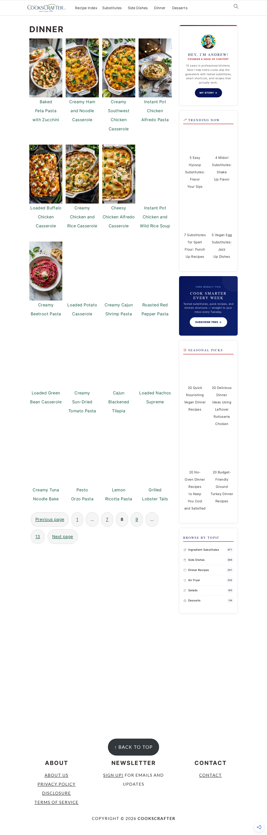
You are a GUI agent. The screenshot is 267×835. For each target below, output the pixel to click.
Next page (62, 536)
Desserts (179, 8)
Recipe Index (86, 8)
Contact (210, 775)
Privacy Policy (57, 784)
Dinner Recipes (198, 570)
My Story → (208, 92)
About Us (56, 775)
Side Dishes (138, 8)
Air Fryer (194, 580)
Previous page (49, 519)
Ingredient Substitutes (203, 549)
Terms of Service (56, 802)
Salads (193, 590)
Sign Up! (113, 775)
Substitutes (112, 8)
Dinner (160, 8)
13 (37, 536)
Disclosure (56, 793)
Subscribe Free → (208, 322)
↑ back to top (133, 747)
